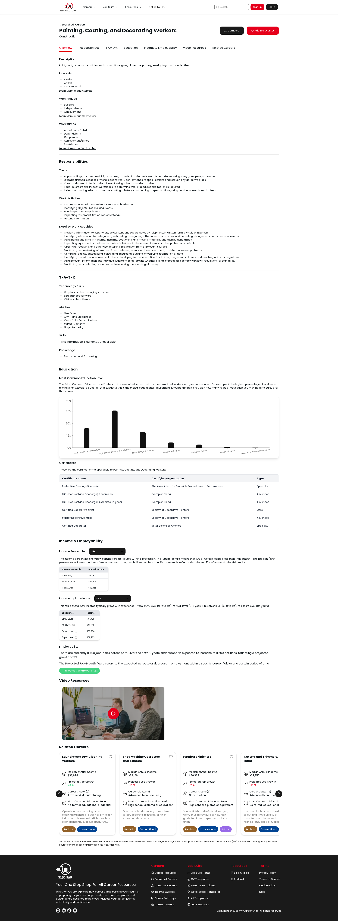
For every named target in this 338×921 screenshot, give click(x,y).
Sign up (257, 6)
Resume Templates (203, 885)
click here (114, 844)
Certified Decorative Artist (78, 510)
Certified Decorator (74, 525)
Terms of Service (269, 879)
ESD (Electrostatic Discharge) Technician (87, 494)
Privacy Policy (267, 873)
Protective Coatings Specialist (80, 486)
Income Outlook (165, 892)
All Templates (199, 898)
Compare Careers (166, 885)
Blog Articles (241, 873)
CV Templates (200, 879)
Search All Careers (166, 879)
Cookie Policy (267, 885)
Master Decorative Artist (77, 518)
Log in (272, 6)
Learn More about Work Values (77, 116)
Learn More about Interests (75, 90)
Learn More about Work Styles (77, 148)
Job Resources (200, 904)
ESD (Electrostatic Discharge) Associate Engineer (92, 502)
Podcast (239, 879)
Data (262, 892)
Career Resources (166, 873)
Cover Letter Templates (205, 892)
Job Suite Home (200, 873)
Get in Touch (157, 7)
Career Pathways (165, 898)
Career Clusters (164, 904)
